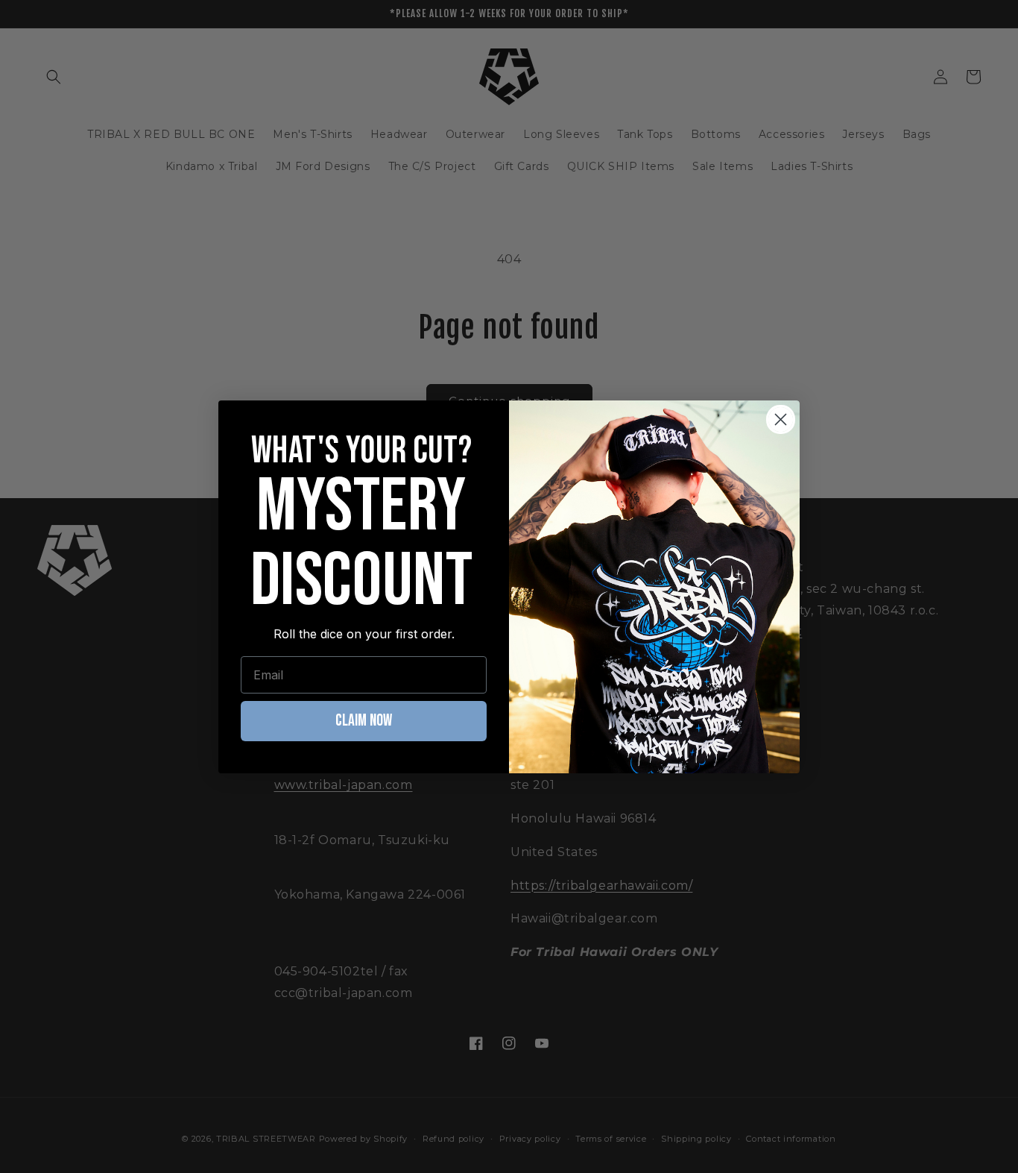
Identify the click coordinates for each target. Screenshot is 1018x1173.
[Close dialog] (781, 419)
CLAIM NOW (363, 721)
